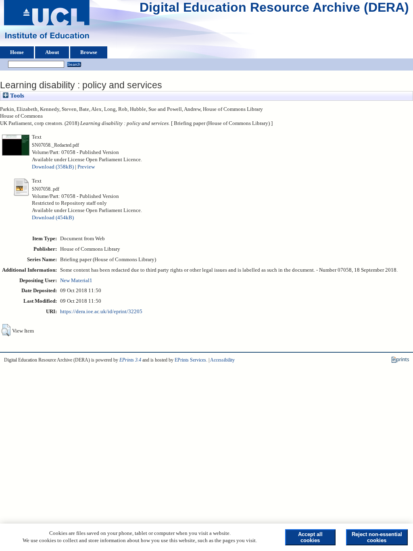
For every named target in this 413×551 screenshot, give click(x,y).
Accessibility (222, 360)
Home (17, 52)
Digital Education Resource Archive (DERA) (274, 9)
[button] (5, 330)
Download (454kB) (53, 217)
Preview (86, 167)
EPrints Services (190, 360)
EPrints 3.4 (130, 360)
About (52, 52)
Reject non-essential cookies (377, 537)
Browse (88, 52)
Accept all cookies (310, 537)
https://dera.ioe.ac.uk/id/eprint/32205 (101, 311)
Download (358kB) (53, 167)
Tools (16, 95)
